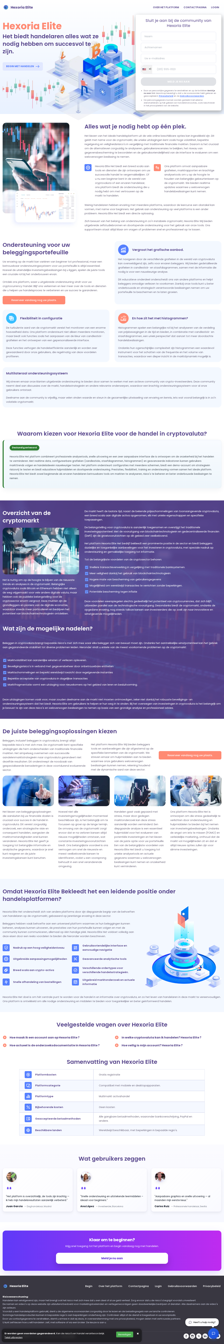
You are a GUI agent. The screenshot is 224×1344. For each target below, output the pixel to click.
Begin (88, 1286)
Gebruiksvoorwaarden (192, 96)
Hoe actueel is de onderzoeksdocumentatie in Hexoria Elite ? (55, 1045)
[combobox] (146, 69)
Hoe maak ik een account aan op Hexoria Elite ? (44, 1037)
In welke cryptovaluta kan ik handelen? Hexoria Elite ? (161, 1037)
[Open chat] (213, 1333)
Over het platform (166, 7)
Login (215, 7)
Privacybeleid (166, 96)
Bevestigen (124, 1334)
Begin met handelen (20, 66)
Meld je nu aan (178, 81)
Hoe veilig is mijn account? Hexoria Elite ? (152, 1045)
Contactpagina (195, 7)
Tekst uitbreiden (14, 1337)
